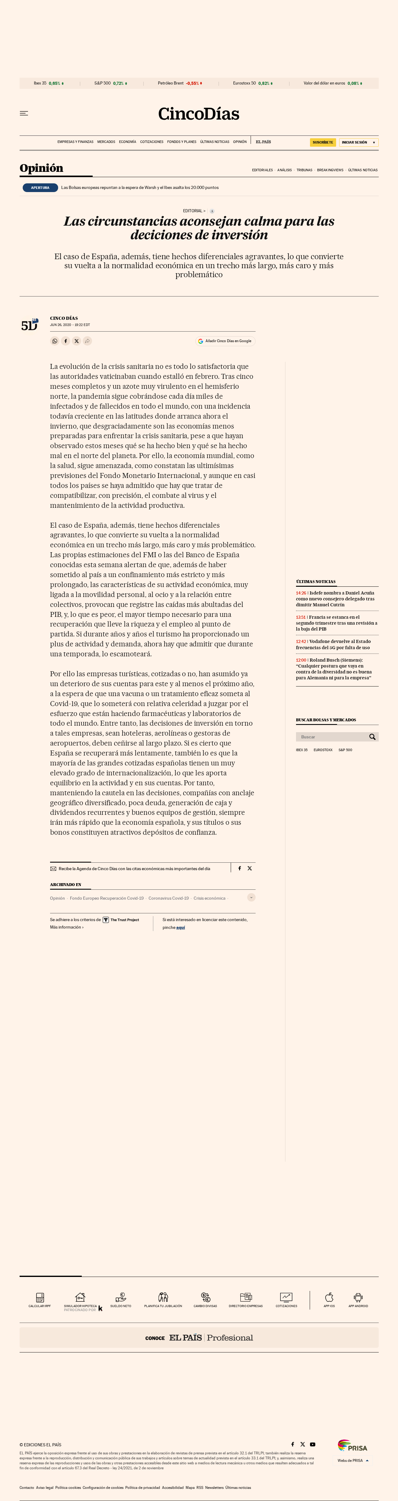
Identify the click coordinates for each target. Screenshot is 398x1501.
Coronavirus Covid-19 (169, 898)
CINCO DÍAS (64, 318)
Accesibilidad (173, 1488)
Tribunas (304, 170)
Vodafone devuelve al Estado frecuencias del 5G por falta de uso (333, 644)
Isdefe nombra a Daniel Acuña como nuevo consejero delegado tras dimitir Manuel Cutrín (335, 599)
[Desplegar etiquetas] (251, 897)
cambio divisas (205, 1306)
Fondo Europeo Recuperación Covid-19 (107, 898)
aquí (180, 927)
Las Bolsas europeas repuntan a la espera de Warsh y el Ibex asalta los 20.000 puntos (140, 187)
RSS (200, 1488)
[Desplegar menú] (24, 113)
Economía (127, 142)
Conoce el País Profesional (199, 1337)
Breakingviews (330, 170)
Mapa (190, 1488)
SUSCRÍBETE (323, 142)
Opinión (240, 142)
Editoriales (262, 170)
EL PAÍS (261, 140)
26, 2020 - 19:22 (70, 325)
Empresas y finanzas (75, 142)
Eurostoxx (323, 750)
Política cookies (68, 1488)
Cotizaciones (151, 142)
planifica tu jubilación (163, 1306)
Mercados (106, 142)
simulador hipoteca (80, 1306)
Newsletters (214, 1488)
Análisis (284, 170)
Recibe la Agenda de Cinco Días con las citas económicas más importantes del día (134, 868)
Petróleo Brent (170, 83)
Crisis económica (209, 898)
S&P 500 (103, 83)
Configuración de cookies (103, 1488)
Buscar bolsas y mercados (326, 720)
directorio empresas (246, 1306)
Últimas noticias (214, 142)
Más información (65, 927)
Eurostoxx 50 (244, 83)
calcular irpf (40, 1306)
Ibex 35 (40, 83)
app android (358, 1306)
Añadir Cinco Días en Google (228, 341)
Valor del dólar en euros (324, 83)
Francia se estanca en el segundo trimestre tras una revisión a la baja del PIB (336, 623)
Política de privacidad (142, 1488)
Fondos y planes (181, 142)
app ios (329, 1306)
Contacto (27, 1488)
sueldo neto (120, 1306)
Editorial (192, 211)
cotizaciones (286, 1306)
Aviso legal (44, 1488)
